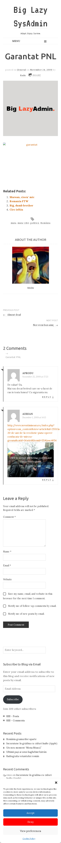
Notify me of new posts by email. (26, 613)
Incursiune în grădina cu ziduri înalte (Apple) (31, 743)
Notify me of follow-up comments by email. (32, 606)
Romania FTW (19, 201)
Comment (9, 516)
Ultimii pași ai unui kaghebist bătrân (26, 752)
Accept (30, 813)
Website (7, 579)
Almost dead (12, 314)
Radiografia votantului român (22, 756)
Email (7, 565)
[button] (56, 782)
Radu (23, 75)
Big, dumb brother (21, 205)
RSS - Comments (15, 720)
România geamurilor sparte (21, 739)
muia (13, 223)
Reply (46, 397)
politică (34, 223)
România (45, 223)
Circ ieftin (16, 209)
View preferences (30, 831)
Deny (30, 822)
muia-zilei (23, 223)
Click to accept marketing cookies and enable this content (30, 459)
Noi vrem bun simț (45, 325)
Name (7, 551)
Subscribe (13, 699)
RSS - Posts (12, 716)
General (21, 69)
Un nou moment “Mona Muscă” (23, 747)
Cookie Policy (29, 838)
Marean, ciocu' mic (22, 197)
